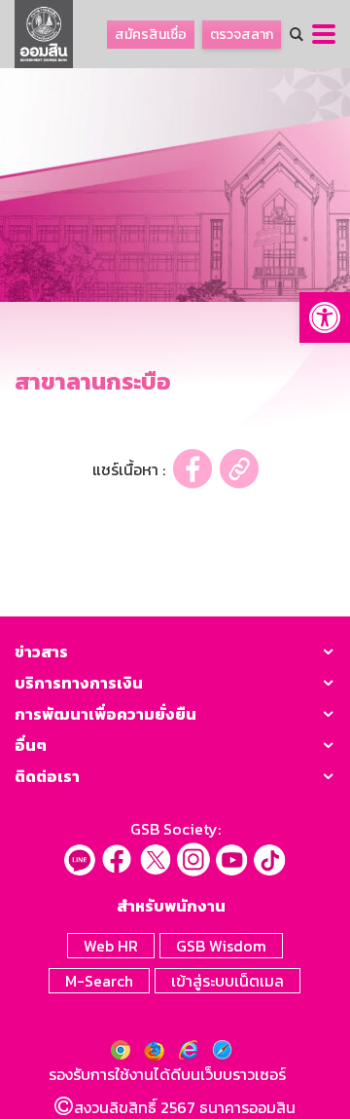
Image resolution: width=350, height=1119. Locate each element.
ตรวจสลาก (241, 34)
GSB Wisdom (221, 945)
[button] (324, 317)
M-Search (99, 980)
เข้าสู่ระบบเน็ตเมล (227, 980)
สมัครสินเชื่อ (151, 34)
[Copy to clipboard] (239, 469)
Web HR (111, 945)
